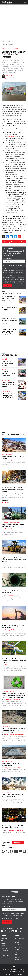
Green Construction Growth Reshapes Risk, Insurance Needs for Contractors (14, 660)
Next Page (18, 842)
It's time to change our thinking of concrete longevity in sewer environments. (11, 599)
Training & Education (8, 657)
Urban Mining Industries (12, 699)
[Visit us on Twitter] (7, 851)
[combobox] (14, 41)
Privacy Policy (18, 283)
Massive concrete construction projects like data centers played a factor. (13, 770)
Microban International (12, 595)
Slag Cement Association (13, 768)
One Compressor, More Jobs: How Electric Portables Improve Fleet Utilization (9, 309)
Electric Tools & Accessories (11, 522)
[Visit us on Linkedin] (16, 851)
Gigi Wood (9, 75)
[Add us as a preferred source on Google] (19, 236)
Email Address (7, 258)
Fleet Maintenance (7, 622)
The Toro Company (11, 529)
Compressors (6, 485)
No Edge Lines (6, 380)
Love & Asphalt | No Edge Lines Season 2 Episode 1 (9, 384)
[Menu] (24, 2)
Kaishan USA (5, 502)
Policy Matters (6, 792)
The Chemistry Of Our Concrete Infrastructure (12, 591)
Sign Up (7, 285)
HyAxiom (11, 136)
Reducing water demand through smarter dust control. (14, 463)
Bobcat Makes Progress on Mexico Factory (8, 363)
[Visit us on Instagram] (11, 851)
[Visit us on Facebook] (3, 851)
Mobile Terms (6, 283)
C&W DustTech (9, 461)
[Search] (20, 2)
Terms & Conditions (11, 971)
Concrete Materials (8, 691)
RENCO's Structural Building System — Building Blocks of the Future (9, 396)
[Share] (7, 236)
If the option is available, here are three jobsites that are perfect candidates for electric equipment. (13, 532)
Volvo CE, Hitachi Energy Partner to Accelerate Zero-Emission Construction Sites (13, 730)
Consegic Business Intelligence (15, 630)
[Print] (3, 236)
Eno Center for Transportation (14, 830)
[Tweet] (15, 236)
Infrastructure (7, 589)
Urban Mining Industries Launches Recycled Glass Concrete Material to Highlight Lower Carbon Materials (14, 695)
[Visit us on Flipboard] (24, 851)
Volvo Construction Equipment (14, 734)
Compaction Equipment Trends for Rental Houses (9, 373)
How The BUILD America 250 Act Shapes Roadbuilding (12, 795)
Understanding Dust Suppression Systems (9, 297)
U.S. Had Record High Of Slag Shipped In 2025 (11, 764)
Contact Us (5, 969)
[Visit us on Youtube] (20, 851)
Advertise (13, 969)
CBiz (6, 665)
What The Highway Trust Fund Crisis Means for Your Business (14, 827)
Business (5, 48)
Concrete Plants (7, 454)
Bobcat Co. (8, 79)
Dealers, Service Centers (6, 359)
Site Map (21, 971)
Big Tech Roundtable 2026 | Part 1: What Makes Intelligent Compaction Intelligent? (9, 331)
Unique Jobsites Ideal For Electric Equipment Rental (9, 320)
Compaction (5, 369)
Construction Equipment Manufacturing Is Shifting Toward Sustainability (13, 625)
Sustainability (14, 48)
